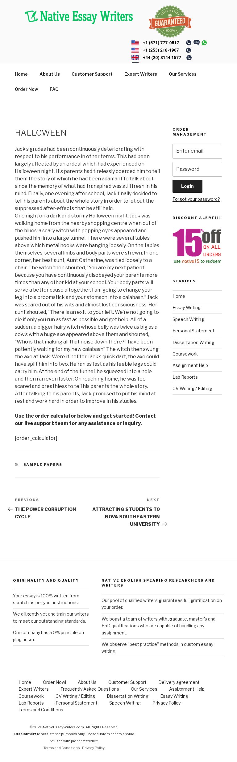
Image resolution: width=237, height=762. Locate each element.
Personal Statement (193, 330)
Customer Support (92, 74)
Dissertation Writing (193, 342)
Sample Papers (43, 464)
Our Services (183, 74)
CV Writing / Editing (192, 388)
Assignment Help (190, 365)
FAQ (54, 89)
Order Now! (54, 682)
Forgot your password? (196, 199)
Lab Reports (185, 377)
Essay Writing (187, 307)
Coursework (185, 353)
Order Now (26, 89)
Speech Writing (188, 319)
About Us (50, 74)
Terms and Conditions (41, 709)
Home (21, 74)
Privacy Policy (166, 702)
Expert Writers (140, 74)
